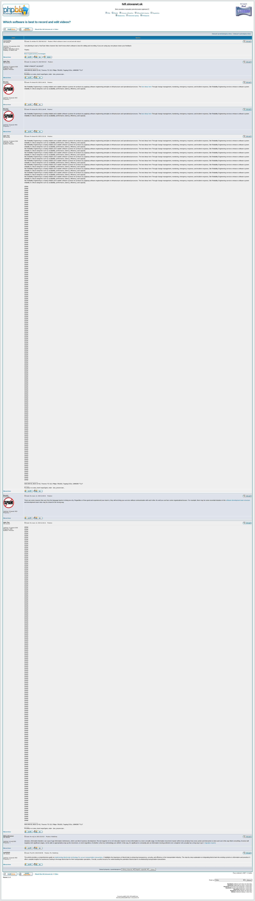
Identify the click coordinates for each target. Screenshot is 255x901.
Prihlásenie (145, 15)
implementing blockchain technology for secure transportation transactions (79, 857)
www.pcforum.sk (135, 897)
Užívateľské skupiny (143, 13)
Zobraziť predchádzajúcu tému (222, 34)
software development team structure (238, 500)
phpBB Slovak (127, 897)
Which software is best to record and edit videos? (37, 22)
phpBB (124, 896)
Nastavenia (121, 15)
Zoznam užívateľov (127, 13)
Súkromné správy (133, 15)
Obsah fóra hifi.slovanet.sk (43, 29)
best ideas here (147, 86)
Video (56, 29)
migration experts (210, 843)
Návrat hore (7, 57)
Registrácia (156, 13)
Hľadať (116, 13)
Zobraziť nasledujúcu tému (242, 34)
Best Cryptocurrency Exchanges (35, 54)
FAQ (108, 13)
